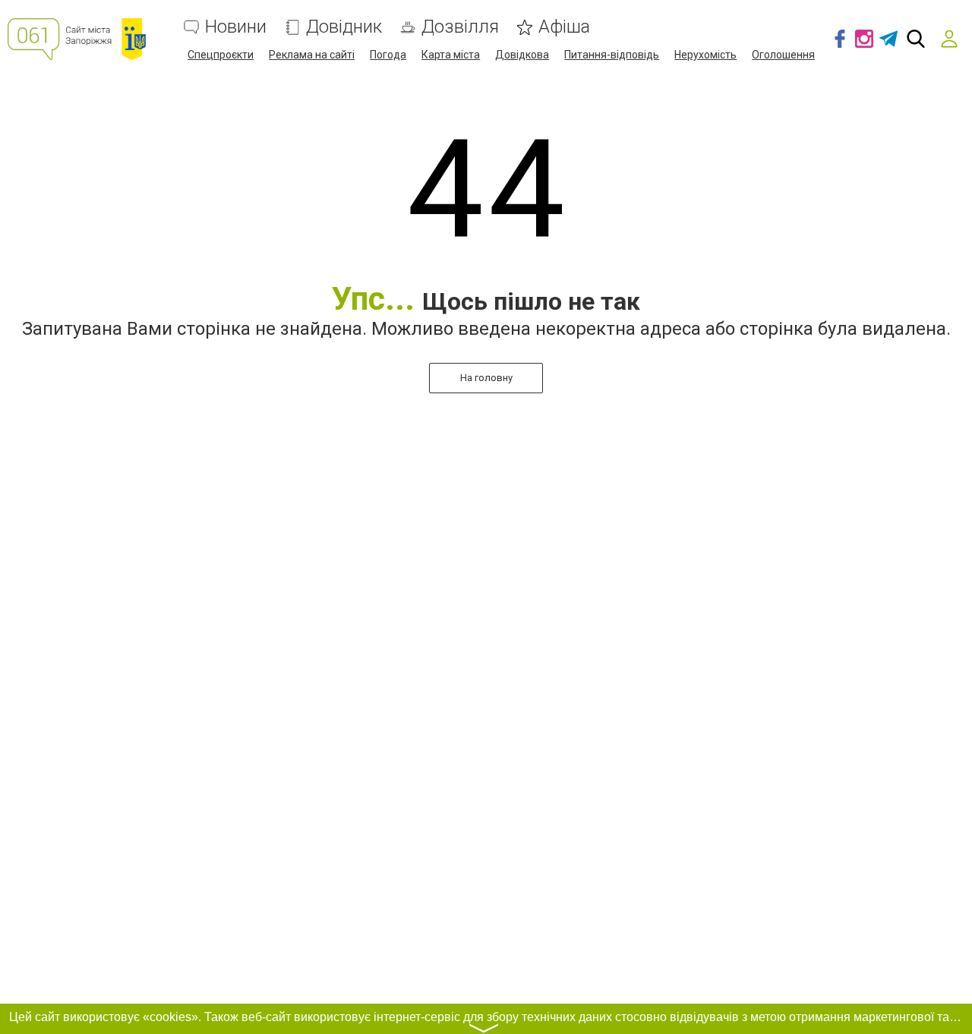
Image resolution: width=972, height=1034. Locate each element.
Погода (388, 55)
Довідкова (522, 55)
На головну (486, 377)
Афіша (564, 27)
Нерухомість (705, 55)
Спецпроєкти (221, 55)
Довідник (344, 27)
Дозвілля (460, 27)
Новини (236, 27)
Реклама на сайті (312, 55)
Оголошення (783, 55)
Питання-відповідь (611, 55)
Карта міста (450, 55)
